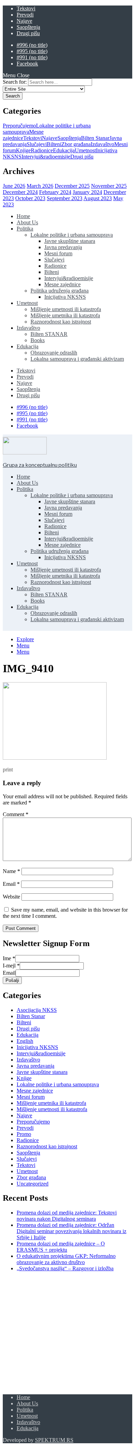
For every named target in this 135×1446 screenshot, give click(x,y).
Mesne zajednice (62, 284)
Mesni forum (58, 253)
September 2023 (64, 198)
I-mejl (11, 965)
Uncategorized (32, 1184)
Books (37, 340)
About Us (27, 222)
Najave (24, 21)
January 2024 (87, 192)
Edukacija (64, 150)
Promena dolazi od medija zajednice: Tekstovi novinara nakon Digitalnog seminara (67, 1216)
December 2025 (72, 186)
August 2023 (97, 198)
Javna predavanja (63, 247)
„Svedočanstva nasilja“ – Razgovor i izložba (65, 1268)
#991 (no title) (32, 57)
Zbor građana (76, 144)
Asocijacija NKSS (37, 1010)
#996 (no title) (32, 45)
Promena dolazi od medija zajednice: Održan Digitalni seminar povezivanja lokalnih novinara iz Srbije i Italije (71, 1231)
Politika (25, 229)
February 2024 (55, 192)
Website (11, 897)
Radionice (42, 150)
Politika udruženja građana (59, 291)
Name (11, 871)
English (25, 1041)
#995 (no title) (32, 51)
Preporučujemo (19, 126)
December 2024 (20, 192)
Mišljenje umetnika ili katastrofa (65, 315)
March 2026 (40, 186)
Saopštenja (28, 27)
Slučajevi (37, 144)
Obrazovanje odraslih (53, 353)
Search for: (15, 82)
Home (23, 216)
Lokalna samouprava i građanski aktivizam (77, 359)
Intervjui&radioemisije (45, 157)
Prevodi (25, 15)
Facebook (27, 63)
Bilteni (54, 144)
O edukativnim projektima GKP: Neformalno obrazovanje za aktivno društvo (66, 1259)
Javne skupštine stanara (69, 241)
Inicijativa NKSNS (65, 297)
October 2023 (30, 198)
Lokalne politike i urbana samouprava (71, 235)
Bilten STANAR (49, 334)
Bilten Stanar (95, 138)
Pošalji (12, 980)
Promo (24, 1134)
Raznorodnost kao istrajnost (60, 322)
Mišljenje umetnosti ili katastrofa (65, 309)
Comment (15, 814)
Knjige (23, 150)
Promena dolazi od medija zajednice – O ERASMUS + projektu (61, 1247)
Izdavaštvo (102, 144)
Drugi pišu (28, 33)
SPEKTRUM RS (54, 1440)
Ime (9, 958)
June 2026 (14, 186)
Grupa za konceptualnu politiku (40, 464)
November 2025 (109, 186)
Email (11, 884)
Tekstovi (26, 8)
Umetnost (85, 150)
